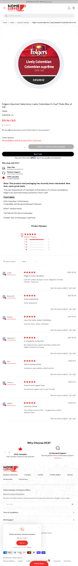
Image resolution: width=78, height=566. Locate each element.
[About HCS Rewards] (49, 130)
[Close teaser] (49, 560)
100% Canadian (13, 177)
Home (5, 22)
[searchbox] (11, 261)
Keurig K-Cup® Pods (23, 22)
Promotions (23, 479)
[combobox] (39, 16)
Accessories (7, 479)
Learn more (48, 2)
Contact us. (58, 458)
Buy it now (38, 154)
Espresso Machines (10, 475)
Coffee (12, 22)
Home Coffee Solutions (15, 557)
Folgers (4, 111)
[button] (74, 7)
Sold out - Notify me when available (51, 147)
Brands (70, 475)
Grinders (27, 475)
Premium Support (15, 173)
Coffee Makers (55, 475)
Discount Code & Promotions (13, 494)
